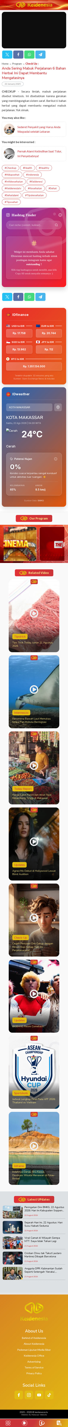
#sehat (53, 188)
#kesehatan (35, 188)
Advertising (34, 1361)
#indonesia (32, 174)
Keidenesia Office (34, 1355)
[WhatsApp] (29, 55)
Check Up (31, 63)
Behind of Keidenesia (34, 1337)
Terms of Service (34, 1367)
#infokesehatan (14, 181)
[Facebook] (18, 55)
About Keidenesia (34, 1343)
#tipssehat (11, 201)
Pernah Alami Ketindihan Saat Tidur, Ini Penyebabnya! (39, 153)
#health (27, 167)
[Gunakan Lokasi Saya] (58, 407)
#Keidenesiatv (13, 188)
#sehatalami (11, 195)
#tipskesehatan (34, 195)
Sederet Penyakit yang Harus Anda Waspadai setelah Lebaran (38, 129)
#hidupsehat (12, 174)
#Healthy (44, 167)
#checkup (10, 167)
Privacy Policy (34, 1373)
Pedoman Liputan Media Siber (34, 1349)
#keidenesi (36, 181)
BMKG (41, 500)
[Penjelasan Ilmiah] (55, 459)
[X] (7, 55)
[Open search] (59, 1423)
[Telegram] (40, 55)
